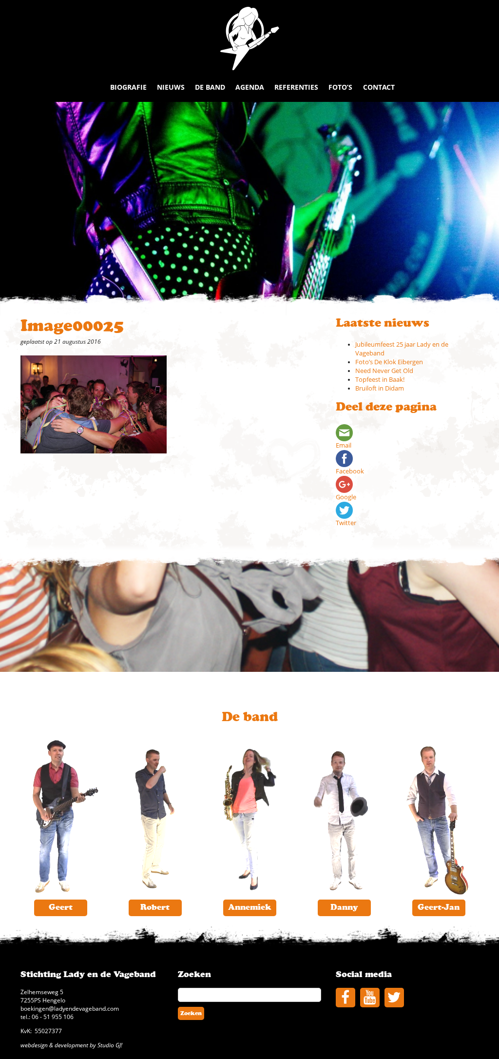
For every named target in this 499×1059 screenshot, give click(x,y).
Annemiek (249, 907)
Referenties (296, 87)
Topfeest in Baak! (379, 379)
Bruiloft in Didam (379, 388)
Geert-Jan (439, 907)
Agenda (249, 87)
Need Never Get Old (384, 371)
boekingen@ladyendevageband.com (69, 1008)
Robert (155, 907)
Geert (61, 907)
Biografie (128, 87)
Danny (344, 907)
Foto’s (340, 87)
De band (210, 87)
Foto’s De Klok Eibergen (389, 362)
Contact (379, 87)
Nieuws (171, 87)
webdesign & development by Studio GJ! (71, 1045)
